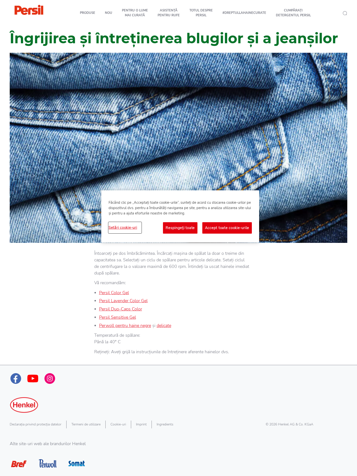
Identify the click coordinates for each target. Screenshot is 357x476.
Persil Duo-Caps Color (120, 309)
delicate (164, 325)
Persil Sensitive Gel (117, 317)
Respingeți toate (180, 227)
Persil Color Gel (114, 293)
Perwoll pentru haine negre (125, 325)
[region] (180, 216)
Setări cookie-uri (123, 227)
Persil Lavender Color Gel (123, 301)
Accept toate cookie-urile (227, 227)
